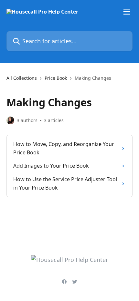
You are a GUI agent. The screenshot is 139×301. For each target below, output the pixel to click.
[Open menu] (127, 12)
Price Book (56, 78)
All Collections (21, 78)
